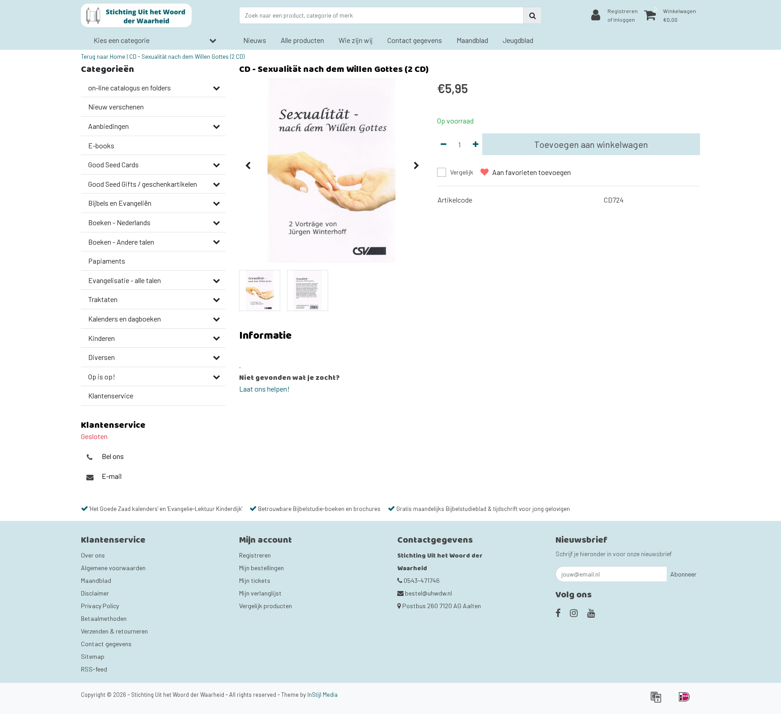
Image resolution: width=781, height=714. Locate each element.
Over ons (93, 555)
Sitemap (92, 656)
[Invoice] (659, 700)
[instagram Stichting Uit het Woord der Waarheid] (574, 612)
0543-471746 (421, 580)
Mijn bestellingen (261, 568)
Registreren (255, 555)
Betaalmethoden (104, 618)
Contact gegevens (106, 644)
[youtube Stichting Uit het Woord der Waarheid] (591, 612)
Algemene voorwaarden (113, 568)
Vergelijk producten (265, 606)
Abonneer (683, 574)
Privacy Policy (100, 606)
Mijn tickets (254, 580)
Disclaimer (95, 593)
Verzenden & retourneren (114, 631)
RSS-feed (94, 669)
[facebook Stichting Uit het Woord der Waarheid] (557, 612)
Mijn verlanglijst (260, 593)
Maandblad (96, 580)
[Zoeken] (532, 15)
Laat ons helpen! (264, 388)
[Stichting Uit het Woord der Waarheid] (136, 15)
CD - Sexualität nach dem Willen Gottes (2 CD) (187, 56)
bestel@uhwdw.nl (428, 593)
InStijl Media (322, 694)
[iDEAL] (686, 700)
